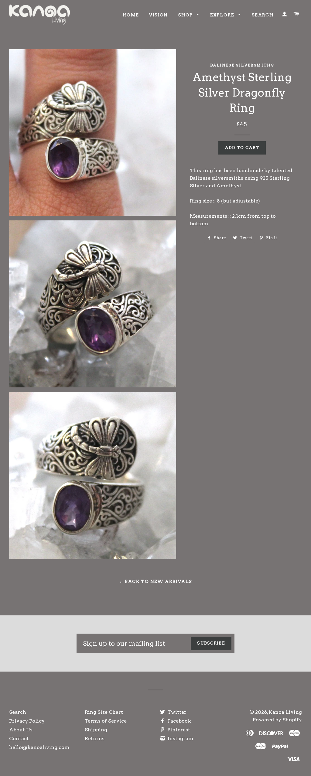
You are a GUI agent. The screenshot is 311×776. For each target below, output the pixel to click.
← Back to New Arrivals (155, 581)
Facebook (178, 721)
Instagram (179, 738)
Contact (19, 738)
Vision (158, 14)
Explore (223, 14)
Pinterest (178, 730)
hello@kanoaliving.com (39, 747)
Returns (94, 738)
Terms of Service (106, 721)
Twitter (176, 712)
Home (131, 14)
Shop (186, 14)
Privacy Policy (27, 721)
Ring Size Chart (104, 712)
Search (262, 14)
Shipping (96, 730)
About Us (20, 730)
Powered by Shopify (277, 720)
